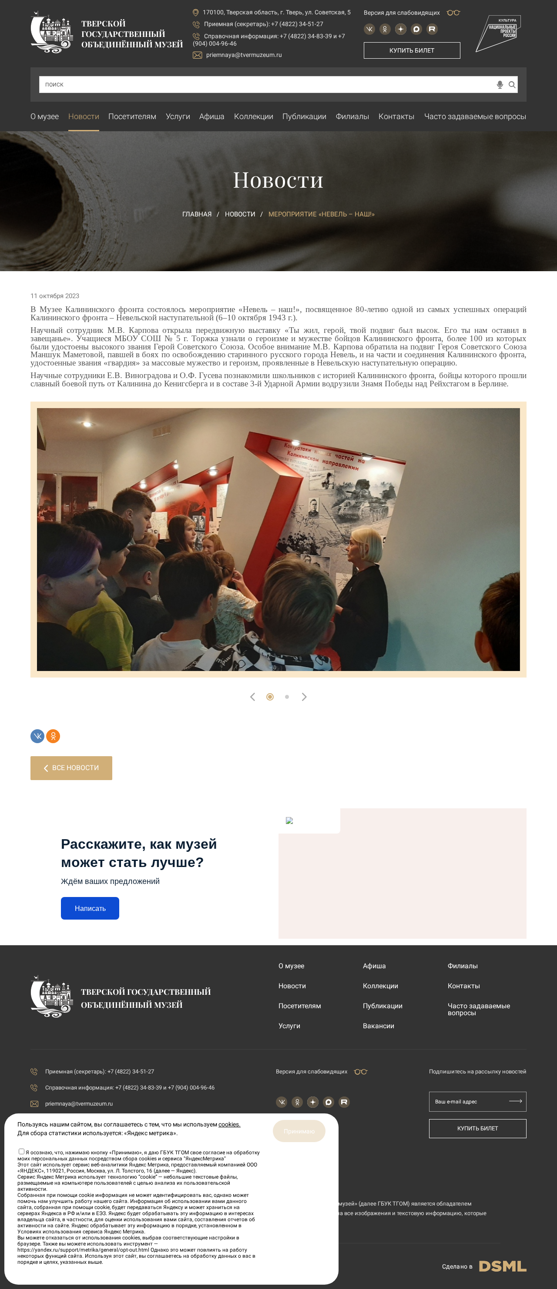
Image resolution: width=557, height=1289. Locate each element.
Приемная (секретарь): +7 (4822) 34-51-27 (263, 23)
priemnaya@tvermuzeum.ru (244, 54)
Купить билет (411, 50)
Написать (90, 908)
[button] (270, 697)
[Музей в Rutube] (432, 29)
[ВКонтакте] (37, 736)
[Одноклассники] (53, 736)
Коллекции (253, 116)
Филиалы (352, 116)
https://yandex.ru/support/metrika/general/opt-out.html (83, 1250)
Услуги (178, 116)
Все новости (75, 768)
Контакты (397, 116)
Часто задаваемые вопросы (475, 116)
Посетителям (132, 116)
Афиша (212, 116)
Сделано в (457, 1266)
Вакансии (378, 1026)
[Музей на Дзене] (400, 29)
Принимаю (299, 1131)
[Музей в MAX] (416, 29)
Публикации (304, 116)
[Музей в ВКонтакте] (369, 29)
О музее (44, 116)
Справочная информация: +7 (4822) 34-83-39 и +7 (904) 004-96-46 (130, 1087)
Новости (83, 116)
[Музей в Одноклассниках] (385, 29)
